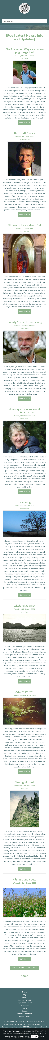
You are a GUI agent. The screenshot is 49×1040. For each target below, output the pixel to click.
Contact (24, 1011)
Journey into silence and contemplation (24, 410)
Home (24, 992)
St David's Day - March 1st (24, 225)
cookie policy (24, 1036)
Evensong (24, 502)
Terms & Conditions (24, 1014)
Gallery (24, 1008)
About (24, 997)
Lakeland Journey (24, 606)
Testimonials (24, 1005)
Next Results (32, 968)
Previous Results (18, 968)
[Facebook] (20, 16)
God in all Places (24, 133)
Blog (24, 995)
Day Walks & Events (24, 1003)
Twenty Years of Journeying (24, 322)
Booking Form (24, 1016)
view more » (24, 122)
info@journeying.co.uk (40, 1027)
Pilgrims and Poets (24, 880)
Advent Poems (24, 692)
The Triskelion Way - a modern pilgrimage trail (24, 50)
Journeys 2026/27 (24, 1000)
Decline (41, 1036)
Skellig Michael (24, 782)
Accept (34, 1036)
